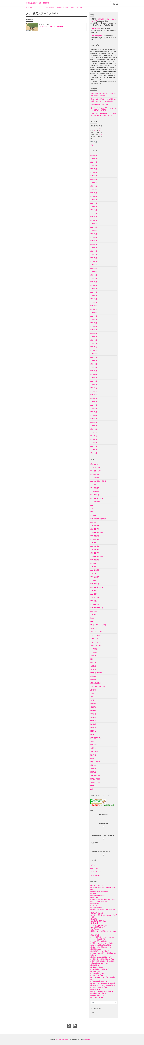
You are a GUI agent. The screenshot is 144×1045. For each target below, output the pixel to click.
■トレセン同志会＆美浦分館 (98, 941)
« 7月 (92, 145)
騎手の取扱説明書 (97, 35)
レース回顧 (93, 649)
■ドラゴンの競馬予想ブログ (98, 987)
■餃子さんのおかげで (96, 997)
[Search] (115, 1002)
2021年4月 (93, 374)
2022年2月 (93, 340)
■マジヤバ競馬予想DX (97, 973)
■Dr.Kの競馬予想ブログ (97, 927)
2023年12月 (94, 264)
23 (101, 134)
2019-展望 (93, 484)
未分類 (92, 700)
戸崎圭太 (93, 693)
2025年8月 (93, 196)
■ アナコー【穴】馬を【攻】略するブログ (103, 899)
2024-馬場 (93, 563)
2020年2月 (93, 422)
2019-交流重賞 (94, 474)
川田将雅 (93, 690)
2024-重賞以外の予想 (96, 556)
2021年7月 (93, 364)
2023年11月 (94, 268)
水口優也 (93, 714)
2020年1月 (93, 425)
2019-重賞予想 (94, 495)
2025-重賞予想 (94, 584)
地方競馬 (93, 666)
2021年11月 (94, 350)
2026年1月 (93, 179)
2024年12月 (94, 223)
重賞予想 (93, 765)
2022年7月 (93, 323)
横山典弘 (93, 707)
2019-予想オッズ (95, 471)
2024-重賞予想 (94, 553)
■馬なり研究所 (94, 935)
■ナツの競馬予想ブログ (97, 895)
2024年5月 (93, 247)
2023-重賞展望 (94, 536)
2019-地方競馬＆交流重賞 (98, 481)
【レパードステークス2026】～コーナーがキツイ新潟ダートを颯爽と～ (103, 109)
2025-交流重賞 (94, 570)
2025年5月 (93, 206)
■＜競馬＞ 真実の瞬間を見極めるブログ (102, 959)
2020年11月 (94, 391)
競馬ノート (93, 741)
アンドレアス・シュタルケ (98, 625)
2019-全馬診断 (94, 477)
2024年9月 (93, 234)
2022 (91, 512)
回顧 (91, 659)
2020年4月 (93, 415)
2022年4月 (93, 333)
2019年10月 (94, 436)
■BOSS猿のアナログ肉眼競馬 (99, 891)
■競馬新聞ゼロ (94, 965)
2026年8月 (93, 155)
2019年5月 (93, 453)
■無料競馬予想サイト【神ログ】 (100, 951)
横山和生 (93, 710)
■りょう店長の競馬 (96, 907)
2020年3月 (93, 418)
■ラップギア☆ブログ (96, 975)
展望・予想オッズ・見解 (97, 686)
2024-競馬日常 (94, 549)
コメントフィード (95, 872)
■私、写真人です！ (96, 929)
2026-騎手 (93, 614)
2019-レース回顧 (95, 467)
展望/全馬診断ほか (95, 683)
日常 (91, 696)
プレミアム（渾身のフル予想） (46, 7)
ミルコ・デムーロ (95, 642)
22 (99, 134)
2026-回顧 (93, 594)
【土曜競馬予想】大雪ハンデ (99, 104)
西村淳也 (93, 755)
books (72, 7)
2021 (91, 508)
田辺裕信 (93, 731)
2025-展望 (93, 580)
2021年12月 (94, 347)
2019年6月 (93, 449)
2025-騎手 (93, 590)
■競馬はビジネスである (97, 913)
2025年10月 (94, 189)
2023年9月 (93, 275)
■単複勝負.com (95, 989)
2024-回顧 (93, 542)
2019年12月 (94, 429)
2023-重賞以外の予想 (96, 532)
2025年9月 (93, 193)
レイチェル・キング (96, 645)
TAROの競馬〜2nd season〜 (38, 3)
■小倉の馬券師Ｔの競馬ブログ (99, 969)
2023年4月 (93, 292)
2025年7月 (93, 199)
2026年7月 (93, 158)
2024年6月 (93, 244)
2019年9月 (93, 439)
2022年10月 (94, 312)
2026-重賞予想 (94, 604)
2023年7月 (93, 282)
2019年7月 (93, 446)
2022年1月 (93, 343)
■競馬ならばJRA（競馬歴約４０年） (101, 957)
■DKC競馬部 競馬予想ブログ (99, 921)
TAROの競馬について (31, 7)
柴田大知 (93, 703)
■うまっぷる (94, 905)
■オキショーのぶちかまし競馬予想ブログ (102, 909)
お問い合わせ (80, 7)
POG (91, 621)
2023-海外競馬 (94, 525)
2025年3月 (93, 213)
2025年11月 (94, 186)
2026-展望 (93, 601)
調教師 (92, 758)
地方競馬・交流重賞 (96, 673)
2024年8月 (93, 237)
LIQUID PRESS (89, 1039)
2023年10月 (94, 271)
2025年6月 (93, 203)
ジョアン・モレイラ (96, 631)
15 (99, 132)
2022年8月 (93, 319)
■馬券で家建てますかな (97, 995)
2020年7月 (93, 405)
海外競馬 (93, 717)
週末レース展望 (95, 762)
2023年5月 (93, 288)
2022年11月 (94, 309)
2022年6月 (93, 326)
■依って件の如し (95, 971)
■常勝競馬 (93, 893)
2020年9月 (93, 398)
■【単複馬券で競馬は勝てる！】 (100, 981)
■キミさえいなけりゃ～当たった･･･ (101, 925)
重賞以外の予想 (95, 775)
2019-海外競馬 (94, 488)
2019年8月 (93, 442)
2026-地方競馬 (94, 597)
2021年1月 (93, 384)
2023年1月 (93, 302)
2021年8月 (93, 360)
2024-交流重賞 (94, 539)
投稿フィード (94, 868)
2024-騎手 (93, 566)
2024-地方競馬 (94, 546)
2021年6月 (93, 367)
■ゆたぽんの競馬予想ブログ (98, 901)
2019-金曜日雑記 (95, 501)
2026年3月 (93, 172)
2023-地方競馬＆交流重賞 (98, 518)
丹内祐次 (93, 655)
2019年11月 (94, 432)
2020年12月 (94, 388)
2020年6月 (93, 408)
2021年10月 (94, 353)
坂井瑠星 (93, 676)
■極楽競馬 (93, 919)
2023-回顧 (93, 515)
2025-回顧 (93, 573)
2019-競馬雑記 (94, 491)
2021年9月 (93, 357)
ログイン (93, 865)
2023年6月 (93, 285)
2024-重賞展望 (94, 560)
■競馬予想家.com (95, 949)
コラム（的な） (95, 628)
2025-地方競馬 (94, 577)
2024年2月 (93, 258)
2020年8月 (93, 401)
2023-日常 (93, 522)
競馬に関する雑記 (95, 738)
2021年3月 (93, 377)
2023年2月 (93, 299)
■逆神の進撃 (94, 923)
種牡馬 (92, 734)
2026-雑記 (93, 611)
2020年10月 (94, 395)
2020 (91, 505)
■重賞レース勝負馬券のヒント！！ (100, 947)
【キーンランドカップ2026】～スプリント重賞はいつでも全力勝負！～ (103, 94)
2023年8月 (93, 278)
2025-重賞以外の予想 (96, 587)
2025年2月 (93, 217)
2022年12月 (94, 306)
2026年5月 (93, 165)
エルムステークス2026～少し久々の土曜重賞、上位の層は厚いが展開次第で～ (103, 114)
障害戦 (92, 785)
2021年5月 (93, 371)
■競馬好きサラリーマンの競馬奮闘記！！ (102, 985)
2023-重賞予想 (94, 529)
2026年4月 (93, 169)
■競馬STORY (94, 897)
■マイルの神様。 (95, 903)
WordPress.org (95, 875)
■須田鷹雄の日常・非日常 (98, 993)
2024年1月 (93, 261)
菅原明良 (93, 748)
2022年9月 (93, 316)
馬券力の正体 (96, 28)
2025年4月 (93, 210)
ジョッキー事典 (95, 635)
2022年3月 (93, 336)
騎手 (91, 789)
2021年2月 (93, 381)
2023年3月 (93, 295)
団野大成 (93, 662)
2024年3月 (93, 254)
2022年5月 (93, 329)
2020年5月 (93, 412)
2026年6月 (93, 162)
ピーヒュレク (94, 638)
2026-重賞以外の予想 (96, 607)
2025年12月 (94, 182)
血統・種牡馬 (94, 751)
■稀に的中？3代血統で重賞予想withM (101, 991)
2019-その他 (94, 464)
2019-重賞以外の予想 (96, 498)
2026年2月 (93, 175)
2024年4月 (93, 251)
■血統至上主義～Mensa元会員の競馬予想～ (103, 983)
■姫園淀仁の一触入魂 (96, 967)
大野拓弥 (93, 679)
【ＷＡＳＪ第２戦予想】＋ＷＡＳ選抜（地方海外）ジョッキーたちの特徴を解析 (103, 100)
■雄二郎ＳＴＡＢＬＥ (96, 885)
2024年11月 (94, 227)
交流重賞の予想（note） (63, 7)
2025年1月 (93, 220)
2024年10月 (94, 230)
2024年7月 (93, 241)
